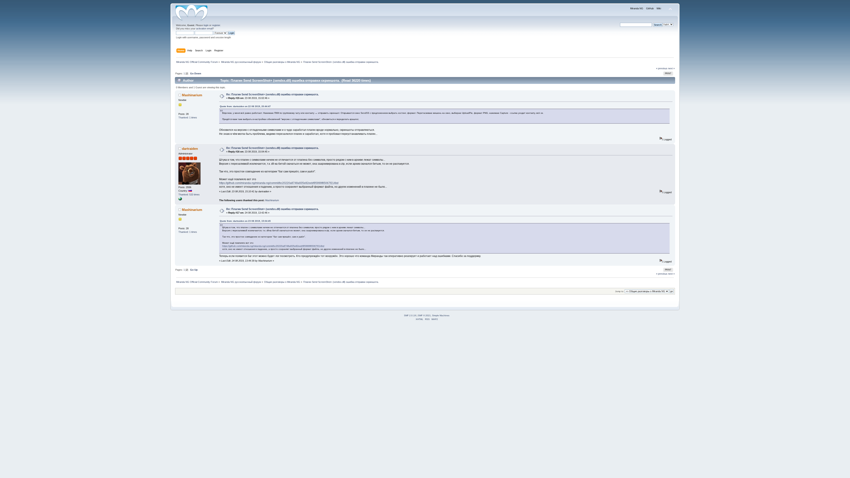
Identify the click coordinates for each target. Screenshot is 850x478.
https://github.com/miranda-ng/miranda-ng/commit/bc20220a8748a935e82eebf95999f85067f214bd (278, 183)
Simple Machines (440, 315)
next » (671, 68)
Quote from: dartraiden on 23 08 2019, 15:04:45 (245, 221)
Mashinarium (192, 95)
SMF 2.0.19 (410, 315)
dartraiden (190, 148)
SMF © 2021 (424, 315)
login (206, 25)
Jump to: (619, 291)
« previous (661, 68)
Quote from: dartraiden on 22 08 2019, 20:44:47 (245, 106)
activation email (204, 28)
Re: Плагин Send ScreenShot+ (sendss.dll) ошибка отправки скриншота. (272, 94)
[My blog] (180, 199)
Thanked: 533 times (189, 194)
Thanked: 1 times (187, 117)
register (216, 25)
